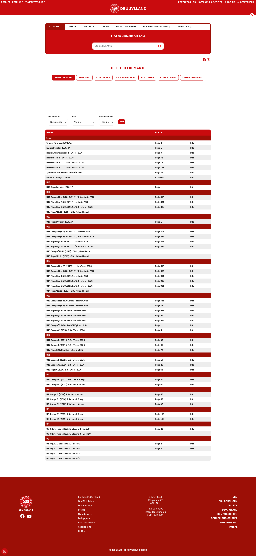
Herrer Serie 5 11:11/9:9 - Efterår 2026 (65, 163)
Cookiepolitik (85, 527)
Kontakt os (184, 2)
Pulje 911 (159, 276)
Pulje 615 (159, 266)
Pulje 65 (159, 370)
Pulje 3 (158, 153)
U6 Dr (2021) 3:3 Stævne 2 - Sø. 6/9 (63, 444)
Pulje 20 (159, 365)
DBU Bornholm (228, 501)
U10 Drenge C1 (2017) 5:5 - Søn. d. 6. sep (65, 385)
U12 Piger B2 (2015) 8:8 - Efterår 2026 (64, 350)
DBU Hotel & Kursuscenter (207, 2)
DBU (235, 497)
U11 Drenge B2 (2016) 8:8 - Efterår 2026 (65, 360)
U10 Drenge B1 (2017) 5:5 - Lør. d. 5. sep (65, 380)
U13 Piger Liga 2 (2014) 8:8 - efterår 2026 (66, 316)
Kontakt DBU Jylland (89, 497)
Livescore (183, 27)
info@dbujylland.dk (155, 512)
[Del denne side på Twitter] (209, 60)
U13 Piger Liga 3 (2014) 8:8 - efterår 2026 (66, 321)
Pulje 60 (159, 395)
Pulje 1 (158, 148)
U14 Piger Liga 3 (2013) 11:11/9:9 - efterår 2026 (69, 281)
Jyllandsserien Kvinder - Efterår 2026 (64, 173)
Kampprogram (125, 78)
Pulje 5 (158, 330)
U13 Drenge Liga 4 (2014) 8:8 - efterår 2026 (67, 306)
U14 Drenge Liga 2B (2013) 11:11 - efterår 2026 (69, 266)
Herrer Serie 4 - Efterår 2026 (60, 158)
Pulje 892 (159, 247)
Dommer (5, 2)
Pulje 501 (159, 232)
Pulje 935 (159, 281)
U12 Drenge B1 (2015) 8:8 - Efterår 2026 (65, 340)
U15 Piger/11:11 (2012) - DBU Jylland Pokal (67, 256)
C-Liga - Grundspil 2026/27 (59, 143)
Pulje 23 (159, 429)
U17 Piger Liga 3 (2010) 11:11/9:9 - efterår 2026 (69, 207)
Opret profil (247, 2)
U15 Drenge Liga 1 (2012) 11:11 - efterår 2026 (68, 232)
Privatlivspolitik (86, 523)
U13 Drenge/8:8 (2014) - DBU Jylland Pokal (67, 326)
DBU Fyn (232, 506)
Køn (74, 117)
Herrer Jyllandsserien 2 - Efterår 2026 (64, 153)
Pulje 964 (159, 316)
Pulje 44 (159, 345)
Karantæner (168, 78)
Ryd (122, 122)
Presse (81, 510)
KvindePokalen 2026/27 (58, 148)
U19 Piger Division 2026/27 (59, 187)
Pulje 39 (159, 340)
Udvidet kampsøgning (155, 27)
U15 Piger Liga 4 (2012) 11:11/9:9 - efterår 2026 (69, 247)
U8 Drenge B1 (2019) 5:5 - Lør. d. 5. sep (64, 414)
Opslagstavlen (192, 78)
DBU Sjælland (228, 523)
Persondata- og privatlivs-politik (128, 550)
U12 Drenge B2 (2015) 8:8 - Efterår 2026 (65, 345)
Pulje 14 (159, 360)
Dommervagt (85, 506)
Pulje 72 (159, 350)
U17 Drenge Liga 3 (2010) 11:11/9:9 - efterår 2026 (70, 197)
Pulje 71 (159, 158)
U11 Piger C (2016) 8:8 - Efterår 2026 (63, 370)
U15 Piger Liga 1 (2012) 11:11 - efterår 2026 (67, 242)
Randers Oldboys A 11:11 (58, 178)
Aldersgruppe (106, 117)
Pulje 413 (159, 197)
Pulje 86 (159, 404)
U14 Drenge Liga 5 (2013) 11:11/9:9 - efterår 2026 (70, 271)
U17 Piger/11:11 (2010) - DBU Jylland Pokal (67, 212)
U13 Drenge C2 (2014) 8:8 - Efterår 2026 (65, 330)
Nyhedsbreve (85, 514)
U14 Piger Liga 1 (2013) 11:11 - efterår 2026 (67, 276)
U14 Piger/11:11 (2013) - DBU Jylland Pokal (67, 291)
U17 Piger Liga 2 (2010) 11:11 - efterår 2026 (67, 202)
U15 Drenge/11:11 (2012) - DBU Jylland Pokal (68, 252)
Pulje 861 (159, 242)
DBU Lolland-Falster (224, 518)
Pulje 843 (159, 207)
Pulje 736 (159, 301)
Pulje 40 (159, 385)
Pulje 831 (159, 202)
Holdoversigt (63, 78)
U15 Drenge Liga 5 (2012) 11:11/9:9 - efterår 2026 (70, 237)
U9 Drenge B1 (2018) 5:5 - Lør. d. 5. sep (64, 399)
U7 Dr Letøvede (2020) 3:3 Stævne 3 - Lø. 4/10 (68, 434)
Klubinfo (84, 78)
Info (192, 143)
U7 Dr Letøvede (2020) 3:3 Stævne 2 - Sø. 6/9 (67, 429)
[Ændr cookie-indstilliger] (4, 551)
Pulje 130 (159, 163)
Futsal (233, 527)
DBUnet (82, 531)
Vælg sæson (54, 117)
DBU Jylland (229, 510)
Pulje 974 (159, 321)
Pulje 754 (159, 306)
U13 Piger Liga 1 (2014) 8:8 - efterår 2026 (66, 311)
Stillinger (147, 78)
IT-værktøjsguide (35, 2)
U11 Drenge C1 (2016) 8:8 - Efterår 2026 (65, 365)
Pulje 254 (159, 173)
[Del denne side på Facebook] (204, 60)
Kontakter (103, 78)
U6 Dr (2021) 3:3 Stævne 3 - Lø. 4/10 (63, 454)
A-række (159, 178)
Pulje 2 (158, 143)
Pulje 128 (159, 168)
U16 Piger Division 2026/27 (59, 222)
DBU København (227, 514)
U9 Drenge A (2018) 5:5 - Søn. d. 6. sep (64, 395)
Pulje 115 (159, 414)
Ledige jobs (84, 518)
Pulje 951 (159, 311)
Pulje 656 (159, 271)
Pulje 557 (159, 237)
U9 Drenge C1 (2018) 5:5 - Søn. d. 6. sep (65, 404)
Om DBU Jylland (86, 501)
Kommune (17, 2)
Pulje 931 (159, 286)
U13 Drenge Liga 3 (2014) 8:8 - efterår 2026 (67, 301)
